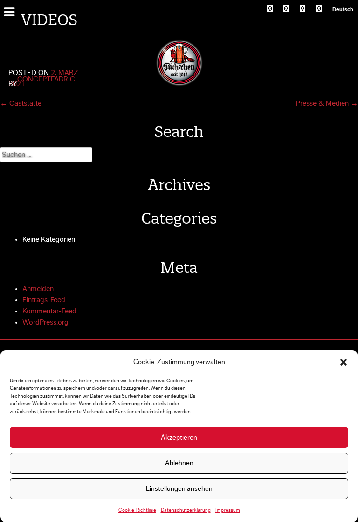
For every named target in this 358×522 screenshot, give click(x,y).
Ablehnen (179, 463)
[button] (343, 362)
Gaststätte (20, 103)
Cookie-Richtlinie (137, 510)
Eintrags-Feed (43, 300)
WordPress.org (45, 322)
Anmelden (38, 288)
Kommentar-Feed (49, 311)
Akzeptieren (179, 437)
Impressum (227, 510)
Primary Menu (11, 11)
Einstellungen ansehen (179, 488)
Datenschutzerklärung (186, 510)
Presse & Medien (327, 103)
